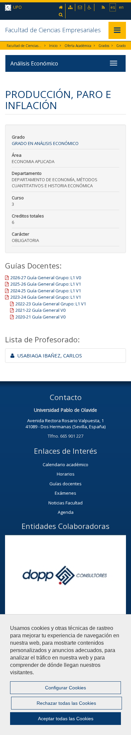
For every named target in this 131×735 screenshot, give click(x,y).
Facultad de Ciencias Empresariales (53, 30)
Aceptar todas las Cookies (65, 718)
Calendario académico (65, 464)
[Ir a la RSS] (103, 7)
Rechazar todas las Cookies (66, 703)
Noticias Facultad (65, 503)
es (113, 7)
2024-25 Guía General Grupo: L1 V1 (45, 291)
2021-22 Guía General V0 (40, 310)
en (121, 7)
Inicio (53, 45)
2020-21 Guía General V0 (40, 317)
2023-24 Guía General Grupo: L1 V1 (45, 297)
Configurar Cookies (65, 687)
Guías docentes (65, 484)
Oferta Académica (77, 45)
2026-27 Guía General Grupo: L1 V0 (45, 278)
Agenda (66, 512)
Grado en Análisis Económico (45, 143)
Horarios (66, 474)
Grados (103, 45)
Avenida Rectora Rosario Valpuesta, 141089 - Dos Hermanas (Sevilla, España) (65, 424)
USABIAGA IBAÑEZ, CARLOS (48, 355)
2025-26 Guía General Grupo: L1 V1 (45, 284)
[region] (65, 674)
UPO (16, 7)
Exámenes (65, 493)
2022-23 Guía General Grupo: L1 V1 (50, 304)
